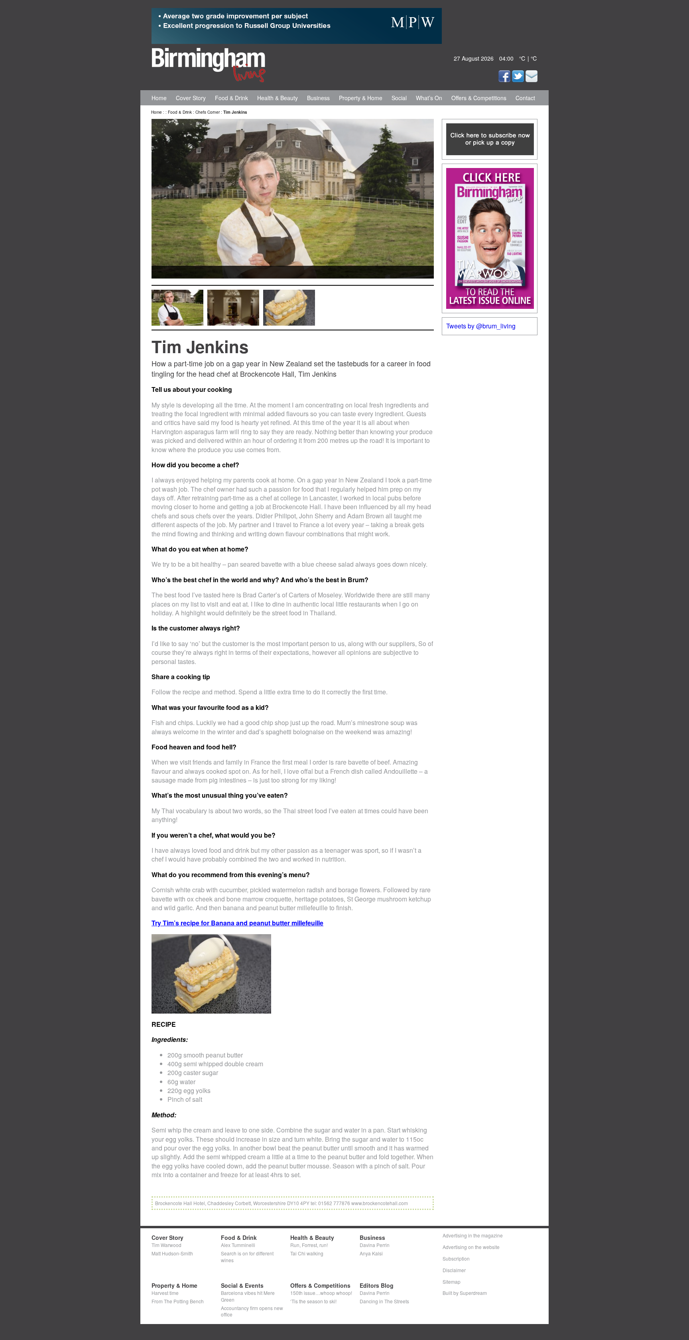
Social (399, 98)
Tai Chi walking (306, 1253)
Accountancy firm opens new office (252, 1311)
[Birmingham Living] (209, 63)
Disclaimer (454, 1270)
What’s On (429, 98)
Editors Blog (377, 1285)
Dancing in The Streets (384, 1301)
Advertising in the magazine (473, 1235)
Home (159, 98)
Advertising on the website (471, 1246)
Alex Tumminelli (238, 1244)
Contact (525, 98)
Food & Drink (231, 98)
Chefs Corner (207, 112)
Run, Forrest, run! (309, 1244)
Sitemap (452, 1281)
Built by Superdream (465, 1292)
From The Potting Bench (178, 1301)
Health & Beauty (277, 98)
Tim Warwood (166, 1244)
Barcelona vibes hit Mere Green (248, 1296)
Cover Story (191, 98)
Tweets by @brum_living (481, 325)
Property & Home (360, 98)
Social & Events (242, 1285)
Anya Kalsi (371, 1253)
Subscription (456, 1258)
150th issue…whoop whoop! (321, 1292)
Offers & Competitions (478, 98)
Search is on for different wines (247, 1256)
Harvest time (165, 1292)
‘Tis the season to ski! (313, 1301)
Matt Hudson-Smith (172, 1253)
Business (318, 98)
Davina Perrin (375, 1244)
